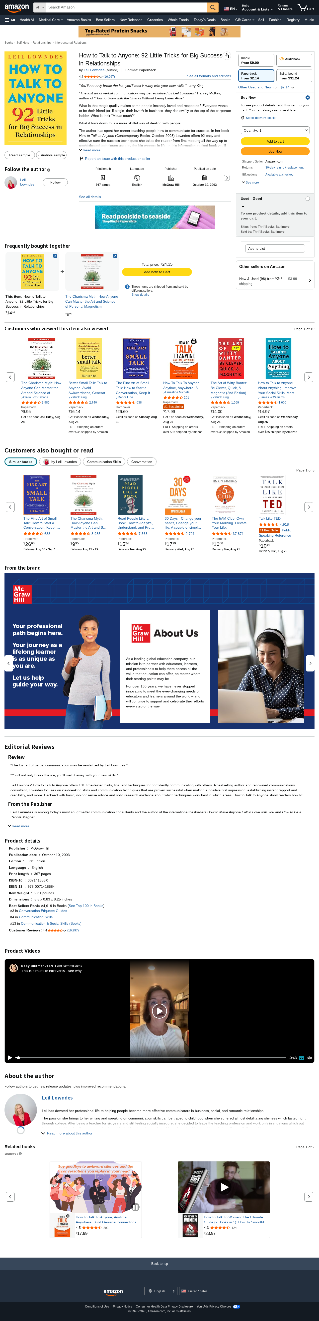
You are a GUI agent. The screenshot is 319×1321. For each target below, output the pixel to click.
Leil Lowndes (94, 70)
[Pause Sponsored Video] (135, 1207)
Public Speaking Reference (275, 532)
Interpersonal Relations (70, 42)
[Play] (9, 1058)
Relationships (42, 42)
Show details (140, 294)
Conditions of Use (97, 1306)
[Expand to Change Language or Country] (236, 9)
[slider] (150, 1057)
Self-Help (22, 42)
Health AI (27, 20)
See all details (90, 197)
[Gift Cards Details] (253, 19)
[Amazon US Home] (113, 1293)
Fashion (275, 20)
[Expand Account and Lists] (272, 9)
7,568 (143, 534)
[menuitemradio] (301, 1058)
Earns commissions (68, 965)
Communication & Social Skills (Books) (51, 923)
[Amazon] (17, 7)
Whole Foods (178, 20)
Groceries (155, 20)
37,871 (238, 534)
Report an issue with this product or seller (117, 159)
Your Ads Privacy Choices (214, 1306)
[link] (92, 271)
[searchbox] (126, 7)
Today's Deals (205, 20)
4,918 (284, 524)
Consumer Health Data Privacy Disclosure (164, 1306)
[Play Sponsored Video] (224, 1187)
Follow (55, 182)
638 (47, 534)
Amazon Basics (79, 20)
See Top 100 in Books (86, 906)
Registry (293, 20)
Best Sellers (105, 20)
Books (225, 20)
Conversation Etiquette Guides (43, 911)
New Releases (131, 20)
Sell (261, 20)
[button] (10, 20)
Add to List (256, 248)
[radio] (256, 60)
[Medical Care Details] (62, 19)
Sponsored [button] (11, 1153)
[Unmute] (309, 1058)
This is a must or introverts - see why (51, 970)
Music (309, 20)
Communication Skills (36, 917)
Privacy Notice (122, 1306)
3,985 (95, 534)
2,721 (190, 534)
